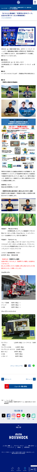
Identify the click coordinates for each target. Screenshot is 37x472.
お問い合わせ (31, 445)
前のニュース (8, 379)
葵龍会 (19, 447)
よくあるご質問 (6, 445)
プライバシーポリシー (19, 445)
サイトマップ (11, 447)
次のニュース (29, 379)
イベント (3, 18)
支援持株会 (26, 447)
